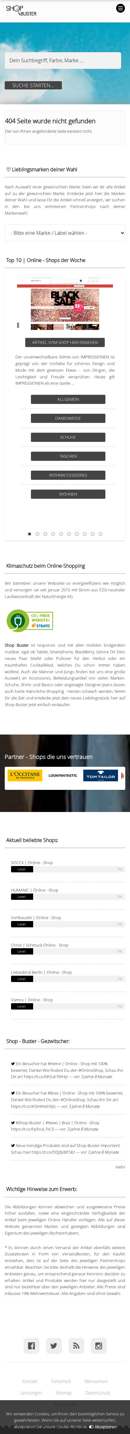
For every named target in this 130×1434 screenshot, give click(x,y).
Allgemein (68, 399)
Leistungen (31, 1393)
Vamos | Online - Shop (32, 1000)
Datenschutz (97, 1393)
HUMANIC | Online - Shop (34, 890)
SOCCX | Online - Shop (32, 862)
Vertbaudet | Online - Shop (36, 917)
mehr (120, 1167)
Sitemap (64, 1393)
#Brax (53, 1093)
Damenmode (68, 418)
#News (51, 1123)
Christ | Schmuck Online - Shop (39, 945)
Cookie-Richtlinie (71, 1427)
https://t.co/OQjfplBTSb (53, 1152)
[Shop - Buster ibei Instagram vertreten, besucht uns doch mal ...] (98, 1345)
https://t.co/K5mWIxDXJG (33, 1106)
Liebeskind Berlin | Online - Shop (41, 972)
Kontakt (30, 1381)
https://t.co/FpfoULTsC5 (32, 1129)
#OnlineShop (91, 1070)
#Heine (54, 1063)
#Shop (22, 1123)
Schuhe (68, 437)
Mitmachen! (96, 1381)
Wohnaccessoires (68, 475)
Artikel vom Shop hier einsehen (65, 342)
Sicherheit (61, 1381)
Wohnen (68, 494)
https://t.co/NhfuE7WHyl (46, 1076)
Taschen (68, 456)
